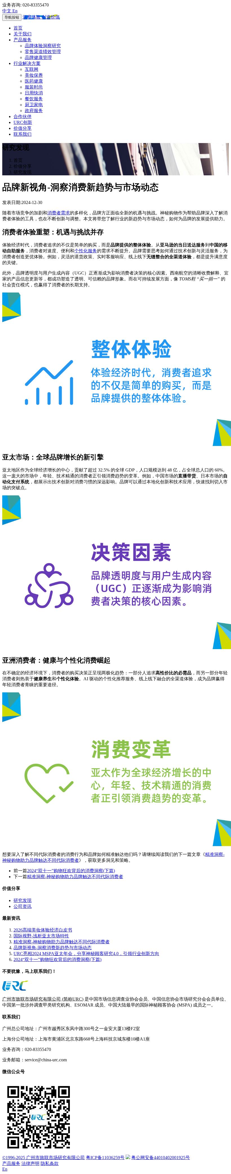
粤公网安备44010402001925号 (160, 1157)
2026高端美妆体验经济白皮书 (43, 930)
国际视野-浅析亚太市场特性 (41, 935)
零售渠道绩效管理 (43, 51)
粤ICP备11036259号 (105, 1157)
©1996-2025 (43, 1157)
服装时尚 (34, 87)
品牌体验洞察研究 (43, 45)
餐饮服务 (34, 98)
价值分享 (23, 128)
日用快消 (34, 92)
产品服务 (23, 39)
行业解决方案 (27, 63)
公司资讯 (23, 906)
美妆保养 (34, 75)
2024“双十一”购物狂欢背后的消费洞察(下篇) (71, 870)
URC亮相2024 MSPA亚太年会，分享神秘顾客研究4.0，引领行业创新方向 (86, 953)
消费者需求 (58, 212)
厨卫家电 (34, 104)
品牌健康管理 (38, 57)
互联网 (31, 69)
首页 (18, 28)
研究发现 (23, 900)
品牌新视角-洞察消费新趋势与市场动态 (53, 947)
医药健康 (34, 81)
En (4, 1169)
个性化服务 (85, 250)
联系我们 (23, 134)
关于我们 (23, 33)
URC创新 (23, 122)
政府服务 (34, 110)
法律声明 (30, 1163)
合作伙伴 (23, 116)
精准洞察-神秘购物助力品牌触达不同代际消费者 (75, 876)
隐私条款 (50, 1163)
